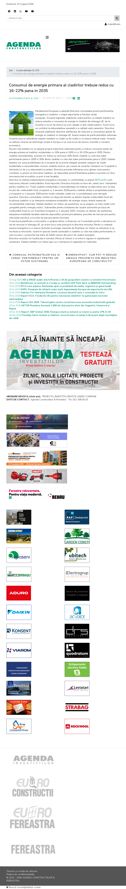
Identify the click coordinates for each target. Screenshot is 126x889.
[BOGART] (92, 45)
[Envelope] (32, 11)
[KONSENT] (33, 631)
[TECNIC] (33, 669)
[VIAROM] (33, 650)
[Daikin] (33, 612)
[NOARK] (91, 669)
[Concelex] (36, 440)
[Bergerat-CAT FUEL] (33, 536)
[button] (112, 24)
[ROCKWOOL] (91, 726)
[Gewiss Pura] (33, 707)
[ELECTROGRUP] (91, 574)
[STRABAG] (91, 707)
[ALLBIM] (37, 421)
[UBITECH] (91, 555)
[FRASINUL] (33, 688)
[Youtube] (26, 11)
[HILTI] (36, 476)
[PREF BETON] (36, 458)
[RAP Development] (91, 517)
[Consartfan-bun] (33, 726)
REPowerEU (101, 179)
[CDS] (91, 593)
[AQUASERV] (33, 555)
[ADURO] (33, 593)
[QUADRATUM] (91, 650)
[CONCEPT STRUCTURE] (33, 517)
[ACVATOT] (91, 612)
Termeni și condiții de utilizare (21, 871)
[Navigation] (53, 37)
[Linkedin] (15, 11)
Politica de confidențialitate (20, 874)
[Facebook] (9, 11)
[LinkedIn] (78, 98)
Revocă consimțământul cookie (24, 887)
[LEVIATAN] (91, 688)
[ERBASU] (33, 574)
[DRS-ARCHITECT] (91, 631)
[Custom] (20, 11)
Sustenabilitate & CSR (23, 98)
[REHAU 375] (36, 494)
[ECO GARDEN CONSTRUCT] (91, 536)
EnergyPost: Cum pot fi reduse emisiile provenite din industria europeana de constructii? (91, 258)
